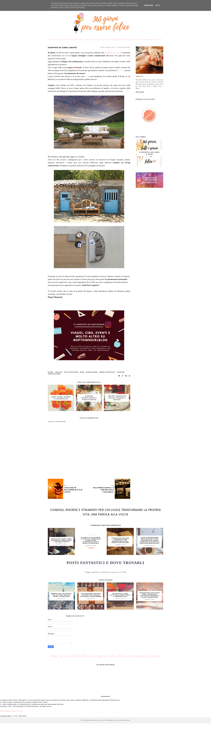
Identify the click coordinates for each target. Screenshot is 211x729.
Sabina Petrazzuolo (107, 372)
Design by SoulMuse (124, 720)
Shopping (121, 372)
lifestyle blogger (71, 372)
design (50, 372)
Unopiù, (121, 70)
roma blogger (91, 372)
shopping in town (112, 52)
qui (86, 76)
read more (140, 92)
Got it (157, 5)
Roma (82, 372)
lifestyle (58, 372)
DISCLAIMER (5, 711)
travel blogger (54, 374)
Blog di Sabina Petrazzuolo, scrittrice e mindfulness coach (101, 720)
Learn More (148, 5)
